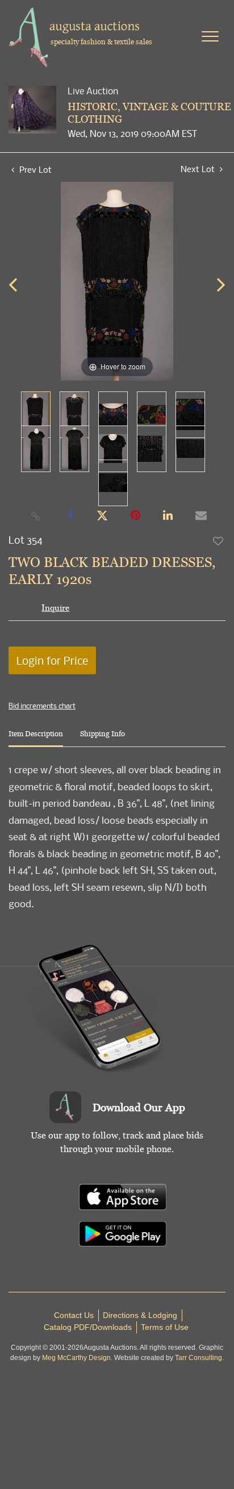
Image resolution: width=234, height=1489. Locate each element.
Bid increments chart (42, 705)
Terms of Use (165, 1327)
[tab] (36, 738)
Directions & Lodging (140, 1315)
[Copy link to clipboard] (36, 516)
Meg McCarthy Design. (77, 1358)
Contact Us (74, 1315)
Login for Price (52, 660)
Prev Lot (34, 169)
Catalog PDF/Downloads (88, 1327)
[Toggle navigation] (210, 36)
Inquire (55, 608)
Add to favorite (218, 541)
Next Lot (199, 169)
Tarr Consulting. (199, 1358)
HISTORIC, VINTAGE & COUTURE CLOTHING (149, 112)
